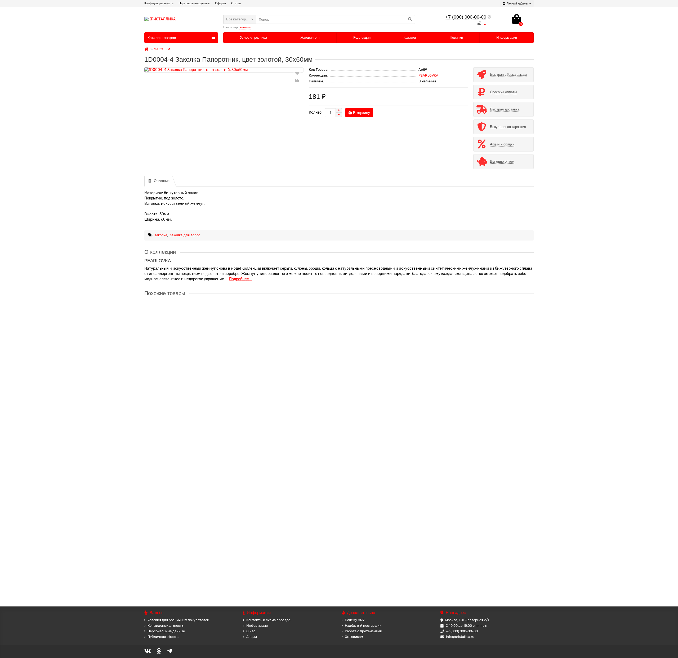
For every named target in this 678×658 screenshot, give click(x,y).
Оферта (220, 3)
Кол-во (315, 112)
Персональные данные (194, 3)
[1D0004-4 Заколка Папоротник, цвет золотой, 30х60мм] (224, 70)
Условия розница (253, 37)
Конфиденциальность (158, 3)
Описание (162, 181)
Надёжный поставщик (363, 626)
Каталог (410, 37)
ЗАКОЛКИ (162, 49)
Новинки (456, 37)
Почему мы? (354, 620)
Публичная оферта (163, 637)
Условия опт (310, 37)
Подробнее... (240, 279)
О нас (250, 631)
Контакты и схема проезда (268, 620)
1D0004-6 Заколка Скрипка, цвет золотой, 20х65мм (189, 412)
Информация (506, 37)
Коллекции (362, 37)
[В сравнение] (297, 80)
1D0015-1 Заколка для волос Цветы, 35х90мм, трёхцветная (196, 513)
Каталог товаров (162, 37)
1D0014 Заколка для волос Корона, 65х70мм (184, 462)
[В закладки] (297, 73)
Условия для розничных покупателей (178, 620)
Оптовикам (354, 637)
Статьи (236, 3)
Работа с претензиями (363, 631)
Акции (251, 637)
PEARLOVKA (428, 75)
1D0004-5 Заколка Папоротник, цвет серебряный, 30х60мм (196, 361)
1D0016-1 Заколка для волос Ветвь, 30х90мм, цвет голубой (196, 563)
